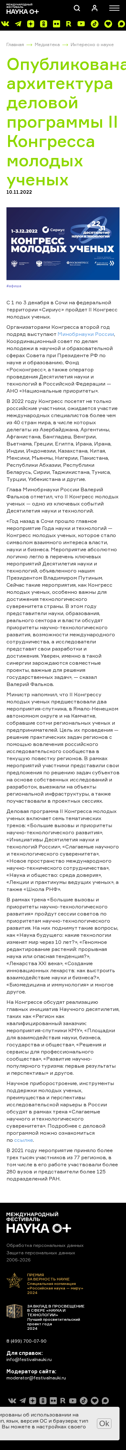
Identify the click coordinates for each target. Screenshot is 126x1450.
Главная (15, 44)
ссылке (23, 1140)
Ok (104, 1423)
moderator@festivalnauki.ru (36, 1377)
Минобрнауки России (86, 334)
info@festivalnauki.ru (29, 1359)
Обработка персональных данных (45, 1245)
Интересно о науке (92, 44)
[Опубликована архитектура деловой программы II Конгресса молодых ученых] (63, 243)
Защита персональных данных (40, 1252)
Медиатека (47, 44)
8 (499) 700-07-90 (26, 1341)
